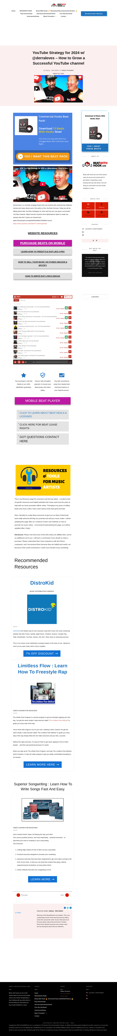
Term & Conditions (65, 993)
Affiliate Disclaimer (65, 991)
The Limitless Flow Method (58, 720)
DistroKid (42, 583)
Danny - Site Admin (52, 70)
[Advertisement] (58, 33)
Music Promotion (68, 70)
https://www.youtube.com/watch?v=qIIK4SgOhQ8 (30, 223)
